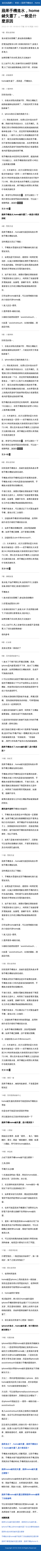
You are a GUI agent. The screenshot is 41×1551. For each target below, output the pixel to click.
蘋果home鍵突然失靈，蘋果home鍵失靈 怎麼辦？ (19, 1471)
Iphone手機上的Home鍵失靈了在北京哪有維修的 (20, 1527)
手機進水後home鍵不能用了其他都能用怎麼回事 (20, 1536)
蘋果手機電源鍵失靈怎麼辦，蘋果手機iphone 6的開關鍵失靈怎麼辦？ (21, 1541)
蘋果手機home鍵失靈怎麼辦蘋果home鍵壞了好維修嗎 (20, 1496)
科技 (17, 3)
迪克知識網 (7, 3)
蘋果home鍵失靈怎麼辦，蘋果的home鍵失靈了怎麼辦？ (21, 1522)
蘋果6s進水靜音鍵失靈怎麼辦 (13, 1532)
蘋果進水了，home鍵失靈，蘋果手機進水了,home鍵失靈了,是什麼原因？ (20, 1446)
